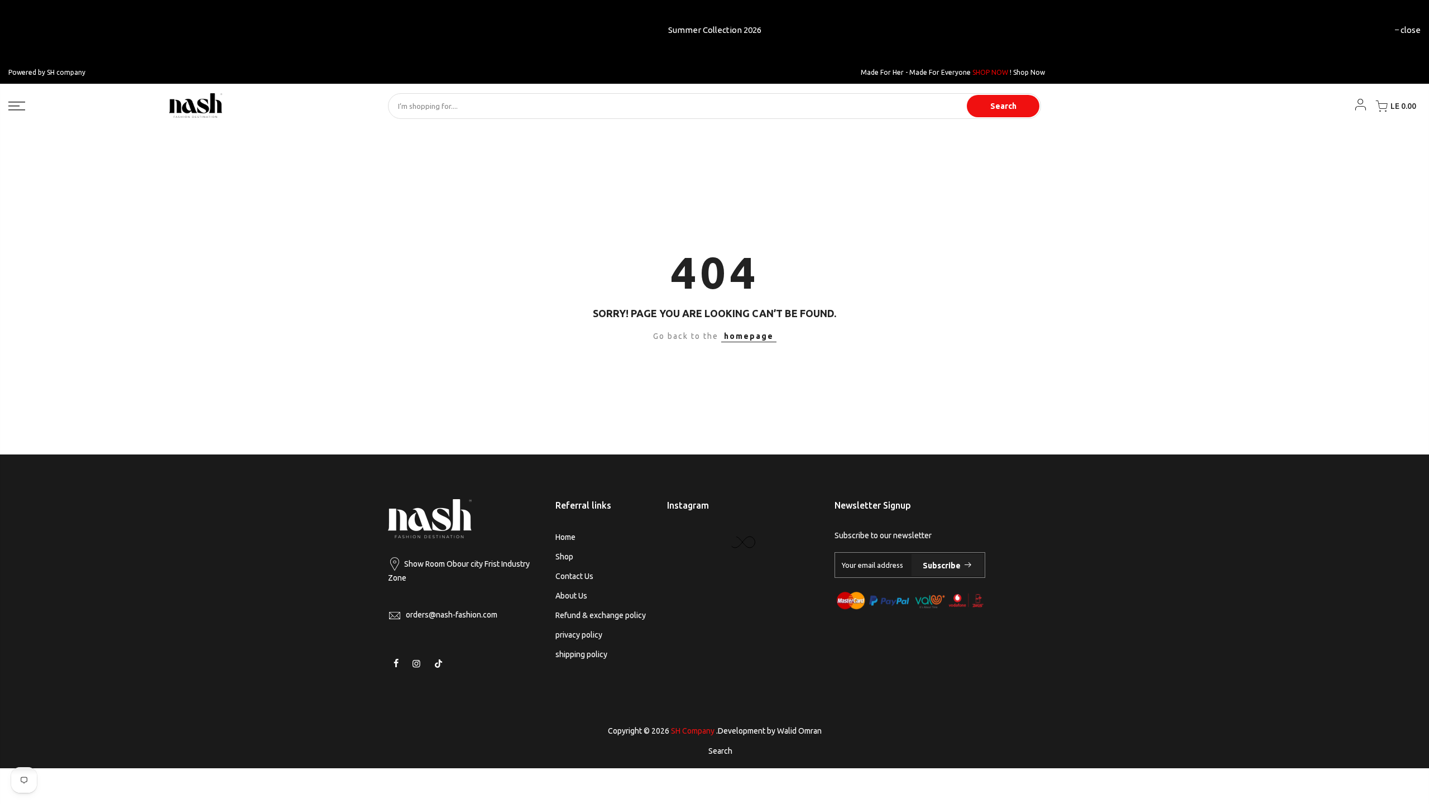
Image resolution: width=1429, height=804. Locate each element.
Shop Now (1029, 72)
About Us (571, 595)
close (1411, 30)
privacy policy (578, 634)
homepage (749, 336)
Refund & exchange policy (600, 615)
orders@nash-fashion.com (451, 614)
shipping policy (581, 654)
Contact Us (574, 576)
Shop (564, 556)
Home (565, 537)
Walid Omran (799, 730)
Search (1003, 106)
